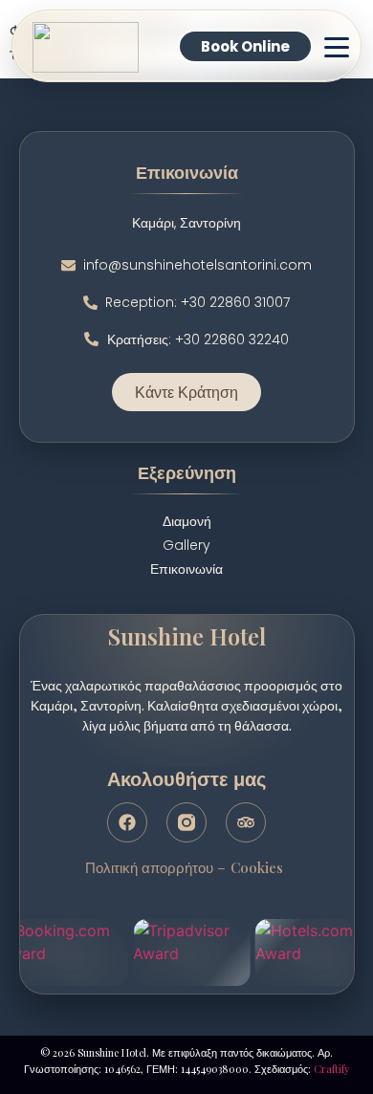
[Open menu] (336, 47)
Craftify (332, 1068)
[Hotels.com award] (314, 952)
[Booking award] (64, 952)
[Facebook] (127, 822)
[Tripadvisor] (246, 822)
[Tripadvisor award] (192, 952)
